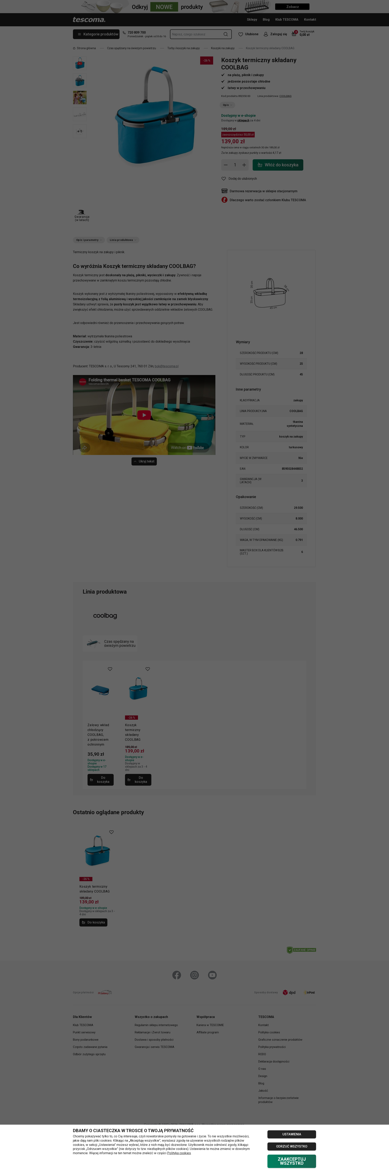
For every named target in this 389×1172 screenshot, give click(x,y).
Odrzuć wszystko (291, 1146)
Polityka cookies (179, 1153)
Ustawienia (291, 1134)
